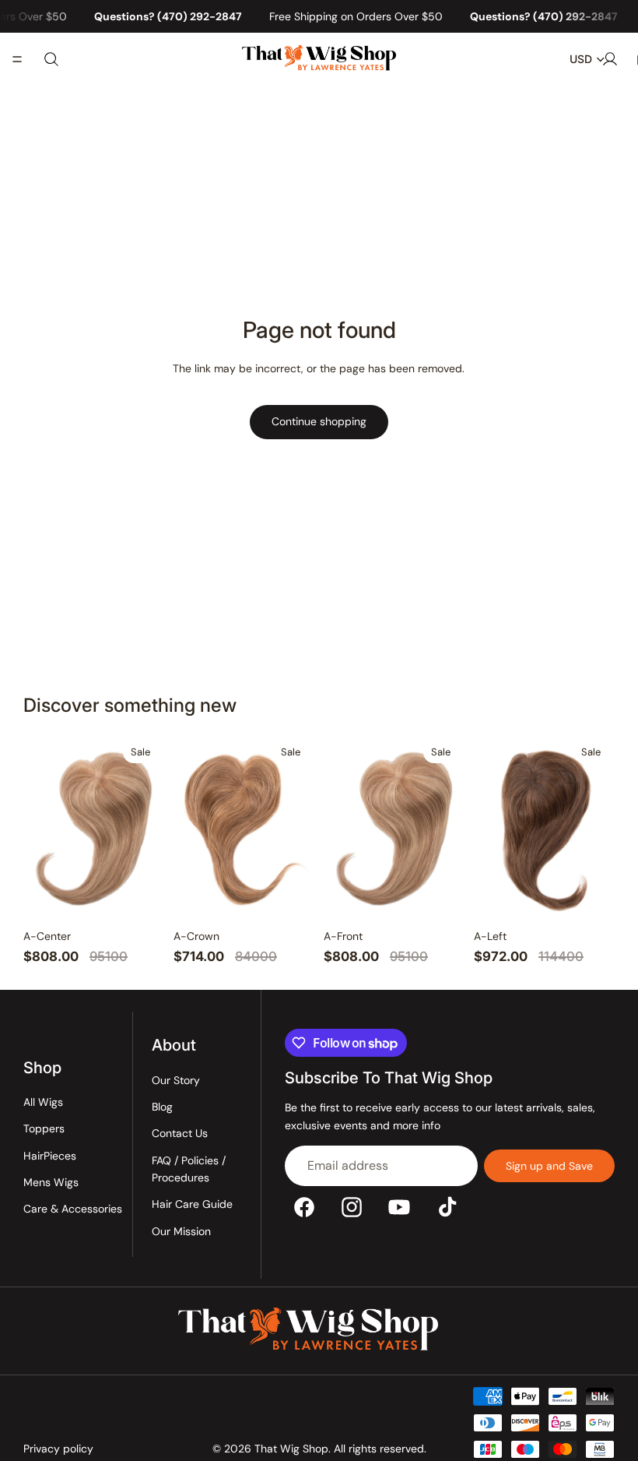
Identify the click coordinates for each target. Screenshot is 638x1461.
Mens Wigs (51, 1183)
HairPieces (49, 1156)
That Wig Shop (291, 1449)
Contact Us (180, 1134)
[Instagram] (351, 1207)
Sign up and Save (549, 1166)
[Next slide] (147, 828)
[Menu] (17, 60)
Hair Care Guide (192, 1205)
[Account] (610, 59)
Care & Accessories (72, 1209)
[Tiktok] (447, 1207)
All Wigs (43, 1102)
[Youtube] (399, 1207)
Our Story (176, 1080)
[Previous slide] (40, 828)
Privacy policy (58, 1449)
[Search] (51, 59)
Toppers (44, 1129)
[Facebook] (304, 1207)
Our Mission (181, 1231)
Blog (162, 1107)
